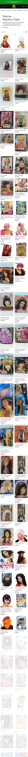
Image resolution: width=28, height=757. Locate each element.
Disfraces (3, 10)
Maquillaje (19, 10)
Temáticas (9, 10)
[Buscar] (4, 6)
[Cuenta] (23, 6)
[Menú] (1, 6)
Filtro (4, 32)
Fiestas (14, 10)
